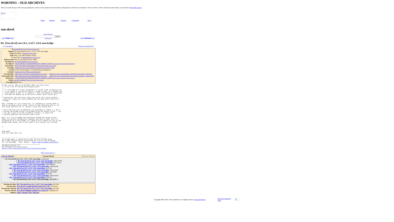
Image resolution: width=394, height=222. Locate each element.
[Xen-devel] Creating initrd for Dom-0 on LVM (33, 186)
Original (90, 46)
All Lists (49, 34)
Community (75, 20)
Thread (87, 38)
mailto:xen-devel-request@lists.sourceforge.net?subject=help (34, 68)
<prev (3, 38)
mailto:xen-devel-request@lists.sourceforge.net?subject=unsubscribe (71, 76)
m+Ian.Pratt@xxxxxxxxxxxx (30, 57)
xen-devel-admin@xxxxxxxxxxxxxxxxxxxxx (29, 80)
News (89, 20)
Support (63, 20)
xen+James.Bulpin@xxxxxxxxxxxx (26, 61)
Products (52, 20)
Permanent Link (83, 46)
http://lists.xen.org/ (136, 8)
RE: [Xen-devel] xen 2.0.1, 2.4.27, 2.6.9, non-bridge (27, 164)
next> (12, 38)
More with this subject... (48, 153)
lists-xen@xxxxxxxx (29, 53)
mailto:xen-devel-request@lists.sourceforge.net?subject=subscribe (70, 74)
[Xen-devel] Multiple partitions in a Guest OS (32, 190)
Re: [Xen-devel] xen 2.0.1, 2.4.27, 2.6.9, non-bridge (35, 161)
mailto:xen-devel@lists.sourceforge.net (27, 72)
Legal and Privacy (200, 200)
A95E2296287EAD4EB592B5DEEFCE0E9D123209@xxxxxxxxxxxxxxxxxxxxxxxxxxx (44, 64)
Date (8, 38)
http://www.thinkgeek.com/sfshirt (45, 142)
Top (45, 34)
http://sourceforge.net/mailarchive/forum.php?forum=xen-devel (35, 66)
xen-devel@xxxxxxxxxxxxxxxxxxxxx (26, 49)
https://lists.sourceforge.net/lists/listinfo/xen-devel (31, 74)
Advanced (48, 38)
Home (43, 20)
